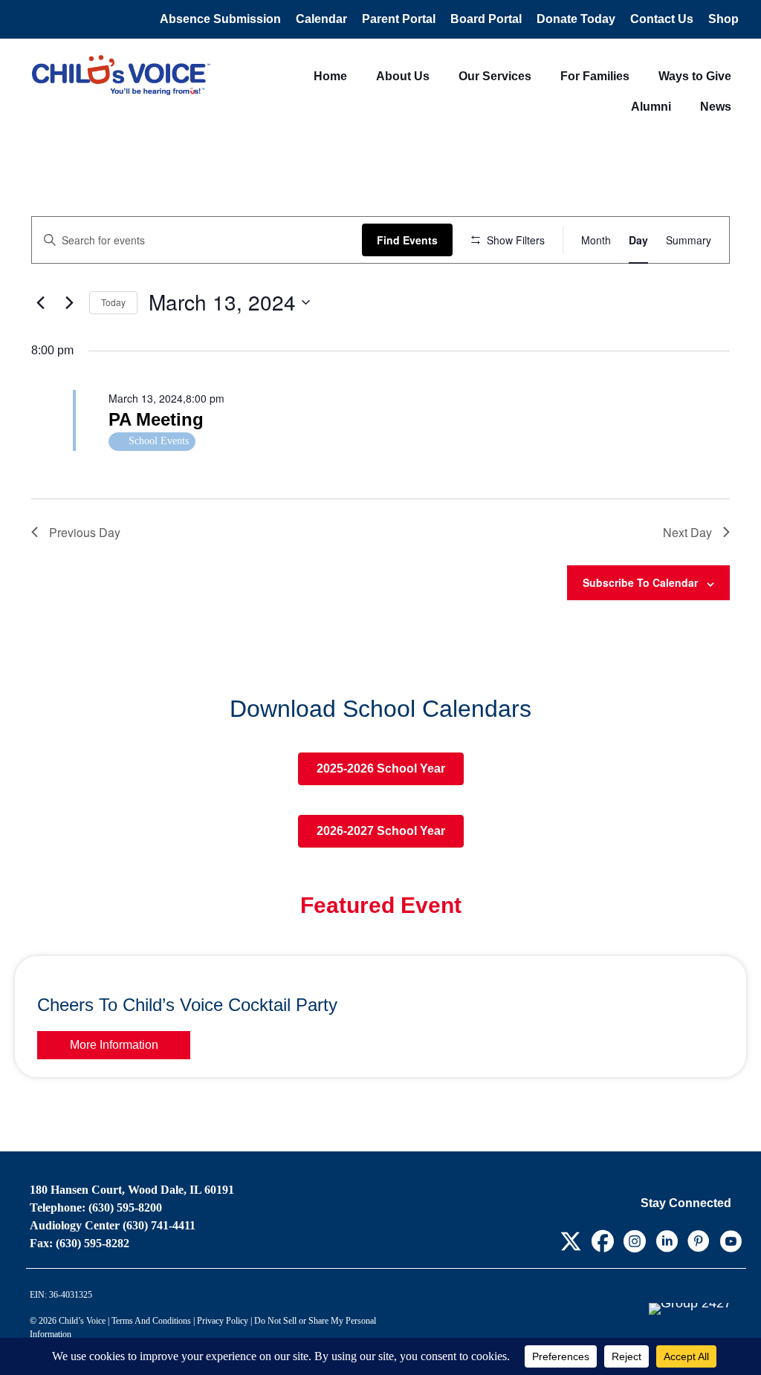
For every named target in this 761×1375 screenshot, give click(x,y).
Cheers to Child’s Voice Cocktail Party (187, 1005)
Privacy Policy (222, 1321)
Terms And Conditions (151, 1321)
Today (113, 302)
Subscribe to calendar (640, 582)
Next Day (687, 532)
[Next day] (69, 302)
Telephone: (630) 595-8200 (96, 1207)
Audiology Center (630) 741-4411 (112, 1225)
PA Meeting (156, 419)
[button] (570, 1241)
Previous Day (84, 532)
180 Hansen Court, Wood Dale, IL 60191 (132, 1189)
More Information (114, 1044)
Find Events (407, 240)
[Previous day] (40, 302)
